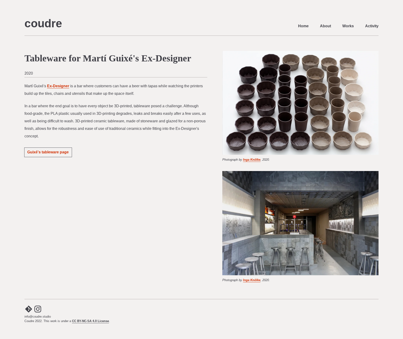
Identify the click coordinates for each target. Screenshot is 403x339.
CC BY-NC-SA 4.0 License (90, 321)
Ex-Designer (58, 86)
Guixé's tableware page (48, 152)
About (325, 26)
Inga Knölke (251, 159)
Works (348, 26)
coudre (43, 23)
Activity (372, 26)
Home (303, 26)
